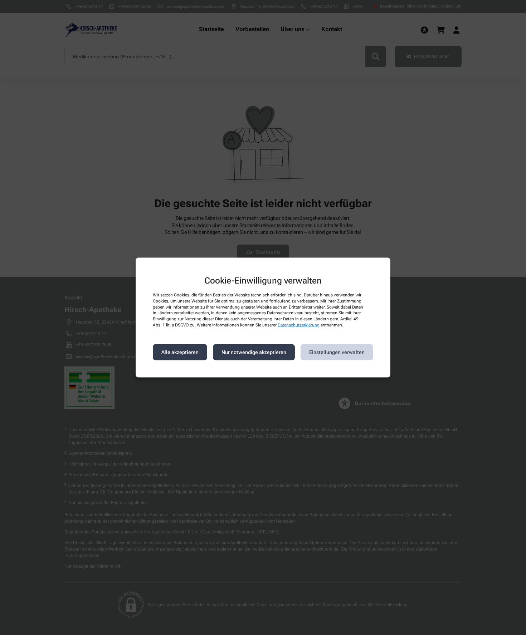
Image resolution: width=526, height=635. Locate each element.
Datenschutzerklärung (299, 325)
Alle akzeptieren (180, 352)
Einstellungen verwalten (337, 352)
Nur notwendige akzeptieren (253, 352)
